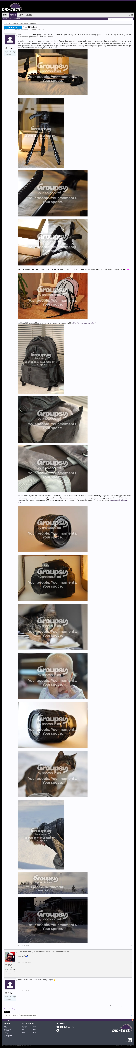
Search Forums (7, 18)
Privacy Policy (130, 1045)
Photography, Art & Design (19, 29)
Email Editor (7, 1031)
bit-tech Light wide (8, 1020)
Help (122, 1020)
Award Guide (7, 1029)
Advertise (6, 1034)
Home (5, 15)
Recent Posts (16, 18)
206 (15, 52)
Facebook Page (8, 1035)
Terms (5, 1032)
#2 (131, 962)
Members (29, 15)
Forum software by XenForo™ (16, 1045)
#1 (131, 945)
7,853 (14, 971)
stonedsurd (8, 964)
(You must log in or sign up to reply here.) (121, 1006)
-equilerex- (34, 29)
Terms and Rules (120, 1045)
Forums (13, 15)
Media (21, 15)
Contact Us (117, 1020)
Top (130, 1020)
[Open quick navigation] (131, 23)
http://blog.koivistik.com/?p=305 (85, 323)
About (5, 1028)
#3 (131, 990)
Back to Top (7, 1037)
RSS (132, 1020)
